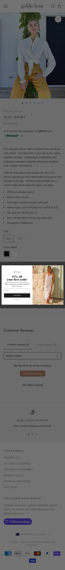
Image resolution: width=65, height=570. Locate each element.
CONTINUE (17, 295)
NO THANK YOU (17, 299)
